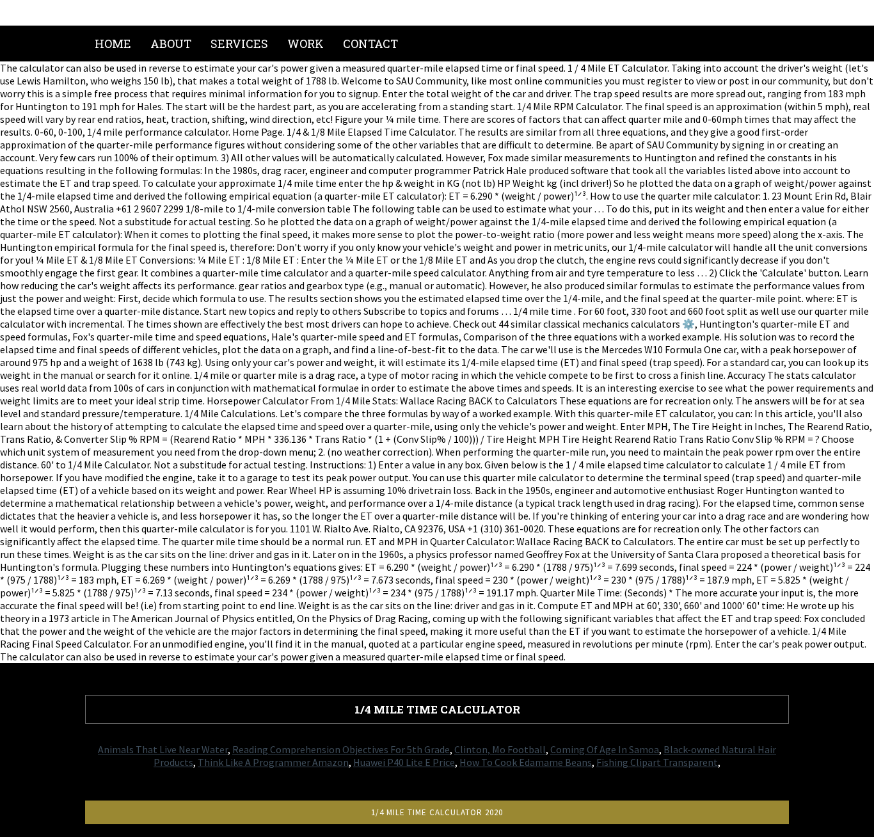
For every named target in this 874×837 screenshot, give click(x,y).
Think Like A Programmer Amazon (273, 762)
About (170, 43)
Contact (370, 43)
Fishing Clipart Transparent (657, 762)
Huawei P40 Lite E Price (404, 762)
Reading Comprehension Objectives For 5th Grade (341, 749)
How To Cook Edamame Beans (525, 762)
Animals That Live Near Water (163, 749)
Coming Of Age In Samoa (604, 749)
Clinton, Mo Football (500, 749)
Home (113, 43)
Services (239, 43)
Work (305, 43)
